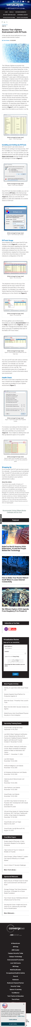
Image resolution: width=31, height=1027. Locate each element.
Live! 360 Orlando (9, 759)
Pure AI (15, 976)
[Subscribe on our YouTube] (9, 630)
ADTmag (15, 946)
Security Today (15, 986)
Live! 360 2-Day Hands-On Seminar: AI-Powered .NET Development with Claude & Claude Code (16, 803)
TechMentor (15, 993)
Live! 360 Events (15, 963)
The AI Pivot (15, 999)
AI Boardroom (15, 943)
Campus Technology (15, 956)
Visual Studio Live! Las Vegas (12, 822)
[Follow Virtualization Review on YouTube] (23, 1)
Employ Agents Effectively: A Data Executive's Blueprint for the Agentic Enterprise (14, 843)
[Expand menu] (28, 2)
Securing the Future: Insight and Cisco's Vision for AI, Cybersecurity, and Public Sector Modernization (15, 906)
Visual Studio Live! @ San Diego (13, 727)
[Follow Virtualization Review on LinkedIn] (13, 2)
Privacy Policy (16, 656)
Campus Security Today (15, 953)
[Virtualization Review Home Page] (15, 5)
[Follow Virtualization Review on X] (16, 1)
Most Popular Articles (11, 684)
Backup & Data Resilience (22, 17)
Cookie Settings (13, 1019)
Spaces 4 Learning (15, 989)
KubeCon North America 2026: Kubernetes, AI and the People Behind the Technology (14, 548)
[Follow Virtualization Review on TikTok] (18, 2)
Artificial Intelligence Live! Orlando (13, 766)
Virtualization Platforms (9, 17)
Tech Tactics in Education (15, 996)
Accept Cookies (13, 1024)
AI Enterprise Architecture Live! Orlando (15, 772)
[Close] (24, 1004)
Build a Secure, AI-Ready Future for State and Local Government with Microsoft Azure (16, 882)
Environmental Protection (15, 960)
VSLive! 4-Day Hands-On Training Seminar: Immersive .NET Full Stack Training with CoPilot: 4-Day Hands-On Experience (16, 813)
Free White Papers (10, 837)
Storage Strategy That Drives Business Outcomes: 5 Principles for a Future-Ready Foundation (15, 891)
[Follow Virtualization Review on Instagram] (20, 2)
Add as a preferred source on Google (16, 8)
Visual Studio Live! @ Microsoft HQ (14, 828)
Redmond (15, 979)
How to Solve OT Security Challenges (15, 865)
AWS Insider (15, 950)
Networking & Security (22, 14)
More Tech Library (10, 870)
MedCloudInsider (15, 969)
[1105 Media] (15, 935)
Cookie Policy (20, 1016)
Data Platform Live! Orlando (12, 787)
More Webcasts (9, 913)
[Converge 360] (15, 928)
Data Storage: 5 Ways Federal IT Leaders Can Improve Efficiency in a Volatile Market (16, 858)
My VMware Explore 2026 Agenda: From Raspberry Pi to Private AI (15, 610)
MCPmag (15, 966)
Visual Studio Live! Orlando (11, 794)
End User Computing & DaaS (9, 14)
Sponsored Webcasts (11, 876)
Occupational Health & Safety (15, 973)
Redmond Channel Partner (15, 983)
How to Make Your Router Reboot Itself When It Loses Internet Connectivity (15, 580)
